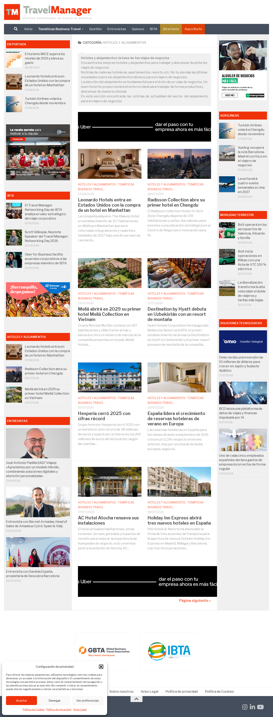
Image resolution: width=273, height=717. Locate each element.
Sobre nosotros (122, 691)
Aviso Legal (80, 709)
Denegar (55, 700)
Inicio (28, 29)
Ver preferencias (87, 700)
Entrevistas (116, 29)
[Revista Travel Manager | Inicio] (47, 12)
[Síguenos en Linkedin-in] (252, 707)
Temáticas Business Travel (59, 29)
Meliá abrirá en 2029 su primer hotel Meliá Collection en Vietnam (109, 314)
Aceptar (21, 700)
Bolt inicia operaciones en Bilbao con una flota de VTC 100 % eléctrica (252, 260)
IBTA (153, 29)
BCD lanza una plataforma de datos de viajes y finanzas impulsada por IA (240, 413)
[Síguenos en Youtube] (260, 707)
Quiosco (138, 29)
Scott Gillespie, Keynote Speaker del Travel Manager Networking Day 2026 (46, 236)
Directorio (171, 29)
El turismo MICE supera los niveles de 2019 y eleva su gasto (45, 58)
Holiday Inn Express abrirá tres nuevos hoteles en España (179, 520)
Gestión (95, 29)
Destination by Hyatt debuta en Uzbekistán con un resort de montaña (176, 314)
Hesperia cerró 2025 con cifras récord (104, 416)
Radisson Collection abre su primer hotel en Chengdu (176, 202)
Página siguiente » (195, 600)
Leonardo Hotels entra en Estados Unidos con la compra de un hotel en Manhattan (109, 205)
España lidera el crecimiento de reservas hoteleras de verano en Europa (176, 418)
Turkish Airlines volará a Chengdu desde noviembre (251, 129)
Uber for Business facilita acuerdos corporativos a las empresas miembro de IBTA (46, 259)
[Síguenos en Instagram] (245, 707)
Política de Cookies (33, 709)
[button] (101, 667)
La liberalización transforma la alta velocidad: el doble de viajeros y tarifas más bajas (252, 291)
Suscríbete (193, 29)
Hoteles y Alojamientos (97, 184)
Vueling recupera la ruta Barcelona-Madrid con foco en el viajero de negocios (252, 156)
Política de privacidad (58, 709)
